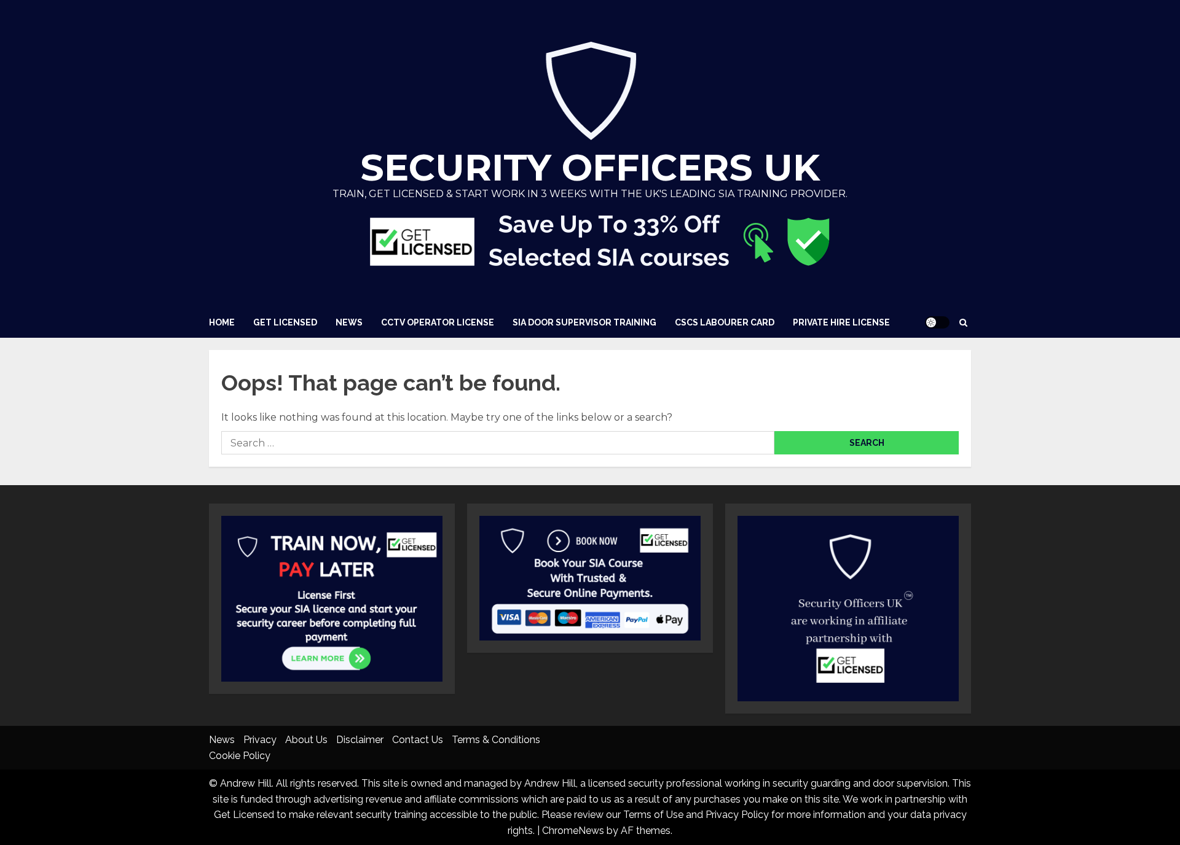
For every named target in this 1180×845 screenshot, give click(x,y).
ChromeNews (573, 830)
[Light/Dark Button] (937, 322)
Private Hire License (841, 322)
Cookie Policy (239, 755)
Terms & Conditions (496, 740)
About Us (306, 740)
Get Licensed (285, 322)
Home (222, 322)
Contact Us (417, 740)
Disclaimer (360, 740)
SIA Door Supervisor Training (584, 322)
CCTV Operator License (437, 322)
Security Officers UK (590, 167)
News (349, 322)
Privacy (260, 740)
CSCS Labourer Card (724, 322)
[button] (963, 323)
